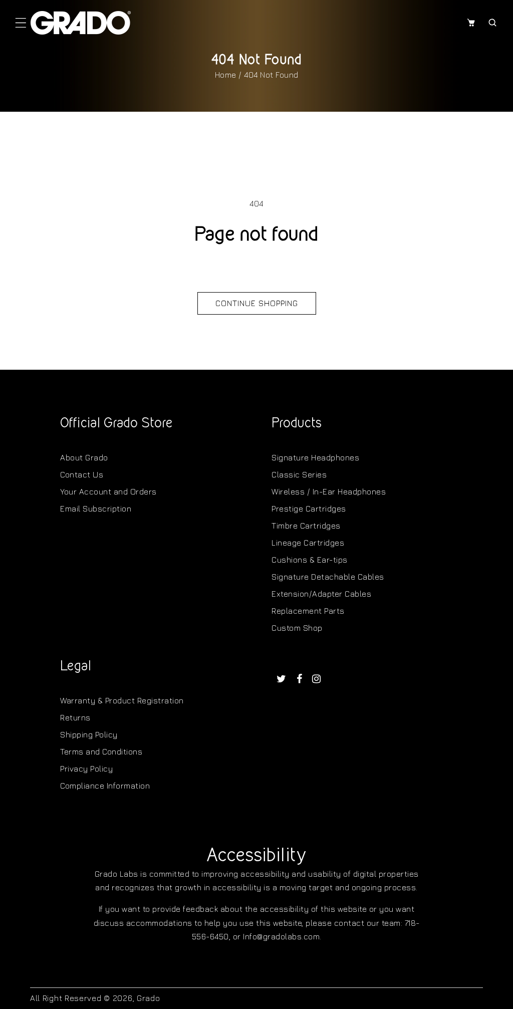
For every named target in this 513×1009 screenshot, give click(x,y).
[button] (21, 23)
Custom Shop (297, 627)
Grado (148, 997)
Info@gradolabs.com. (282, 936)
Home (225, 74)
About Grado (84, 457)
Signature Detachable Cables (328, 576)
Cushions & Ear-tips (310, 559)
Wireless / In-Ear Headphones (329, 491)
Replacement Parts (308, 610)
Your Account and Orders (108, 491)
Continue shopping (256, 303)
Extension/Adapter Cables (321, 593)
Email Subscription (95, 508)
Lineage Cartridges (308, 542)
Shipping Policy (89, 734)
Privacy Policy (86, 768)
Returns (75, 717)
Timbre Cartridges (306, 525)
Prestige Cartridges (309, 508)
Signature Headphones (315, 457)
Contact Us (81, 474)
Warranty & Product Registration (122, 700)
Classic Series (299, 474)
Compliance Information (105, 785)
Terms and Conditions (101, 751)
